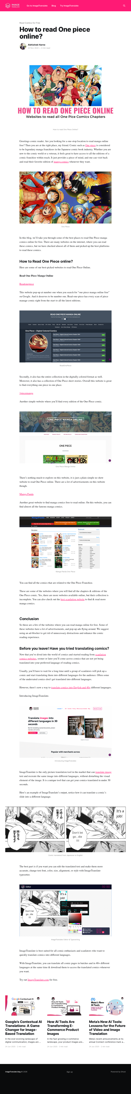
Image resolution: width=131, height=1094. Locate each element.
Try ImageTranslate (69, 5)
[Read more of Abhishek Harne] (23, 46)
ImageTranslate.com (38, 979)
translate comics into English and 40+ (70, 687)
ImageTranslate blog (13, 1072)
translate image (103, 772)
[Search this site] (124, 6)
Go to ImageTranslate (37, 5)
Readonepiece (26, 284)
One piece (90, 145)
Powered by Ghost (118, 1072)
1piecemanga (26, 393)
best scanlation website (73, 599)
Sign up (70, 1072)
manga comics (61, 161)
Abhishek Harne (36, 44)
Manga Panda (26, 494)
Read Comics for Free (29, 23)
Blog (54, 5)
